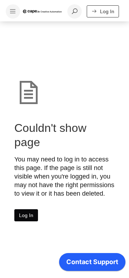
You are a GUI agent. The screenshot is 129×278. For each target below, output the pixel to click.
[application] (92, 263)
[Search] (74, 11)
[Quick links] (42, 11)
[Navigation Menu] (13, 11)
